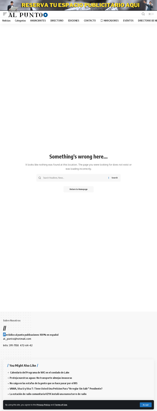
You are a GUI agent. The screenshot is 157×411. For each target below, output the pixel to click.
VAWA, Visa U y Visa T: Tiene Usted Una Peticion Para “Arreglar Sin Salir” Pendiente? (56, 388)
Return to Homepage (79, 189)
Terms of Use (60, 404)
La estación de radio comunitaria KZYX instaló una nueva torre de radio (48, 394)
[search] (143, 14)
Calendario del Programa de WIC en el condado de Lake (39, 372)
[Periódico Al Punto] (28, 14)
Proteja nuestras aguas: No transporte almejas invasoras (41, 377)
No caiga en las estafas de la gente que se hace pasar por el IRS (43, 383)
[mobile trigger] (5, 14)
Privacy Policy (43, 404)
